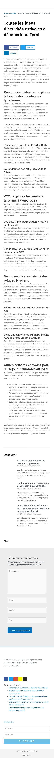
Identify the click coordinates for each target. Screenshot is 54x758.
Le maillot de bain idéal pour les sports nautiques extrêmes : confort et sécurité (33, 508)
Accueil (6, 13)
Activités (13, 13)
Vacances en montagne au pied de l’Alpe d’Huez (28, 688)
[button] (24, 4)
